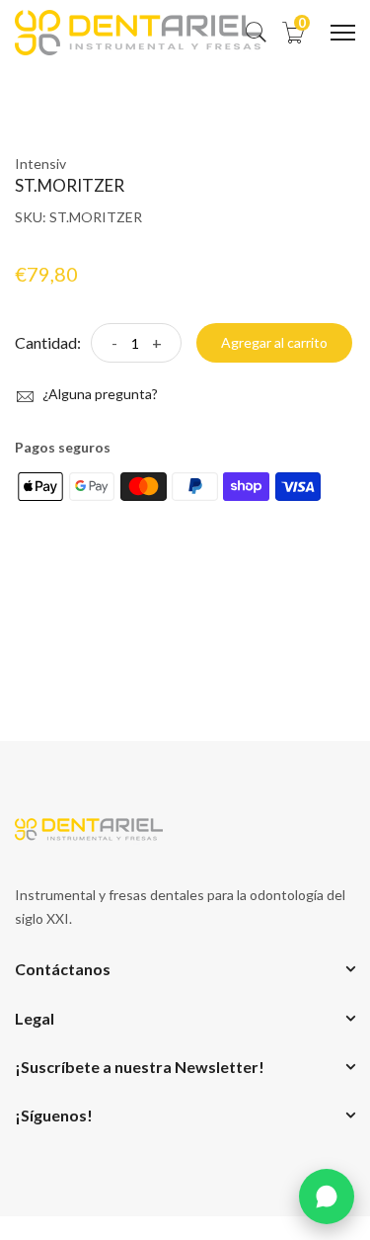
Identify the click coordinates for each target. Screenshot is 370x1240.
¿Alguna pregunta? (98, 393)
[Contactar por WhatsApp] (326, 1196)
